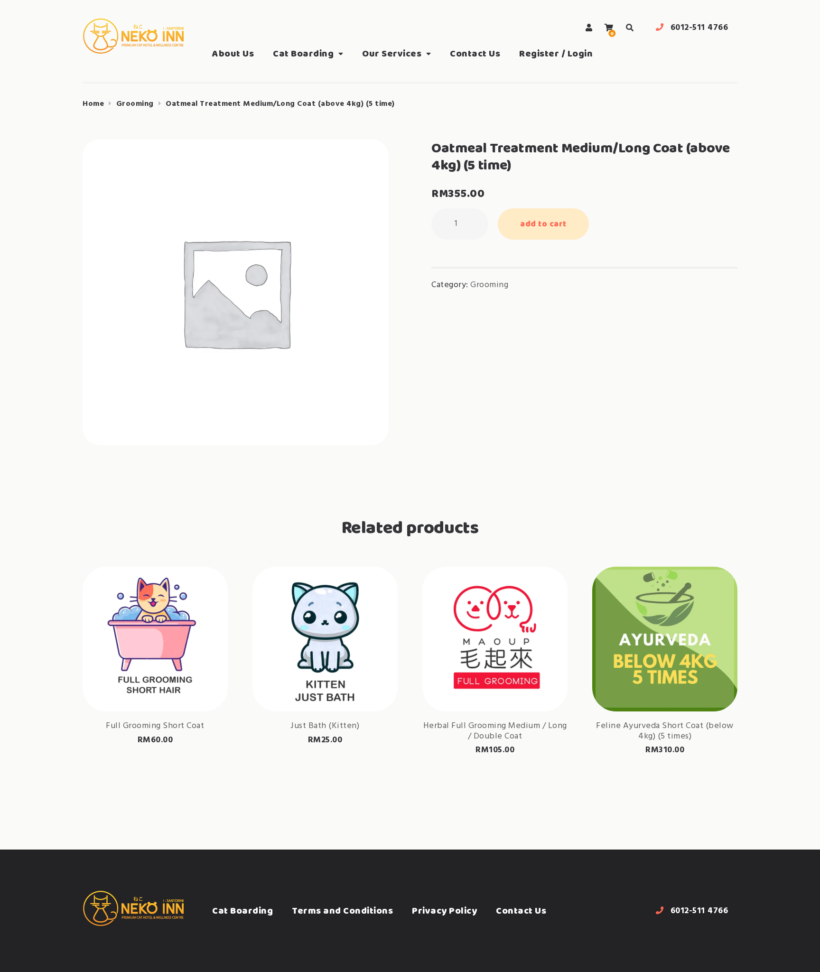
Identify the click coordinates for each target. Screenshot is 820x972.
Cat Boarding (303, 53)
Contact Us (475, 53)
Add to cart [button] (155, 681)
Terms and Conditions (342, 910)
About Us (233, 53)
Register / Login (556, 53)
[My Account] (589, 27)
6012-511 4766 (699, 28)
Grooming (135, 104)
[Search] (629, 27)
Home (93, 104)
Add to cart (543, 223)
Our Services (391, 53)
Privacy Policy (444, 910)
